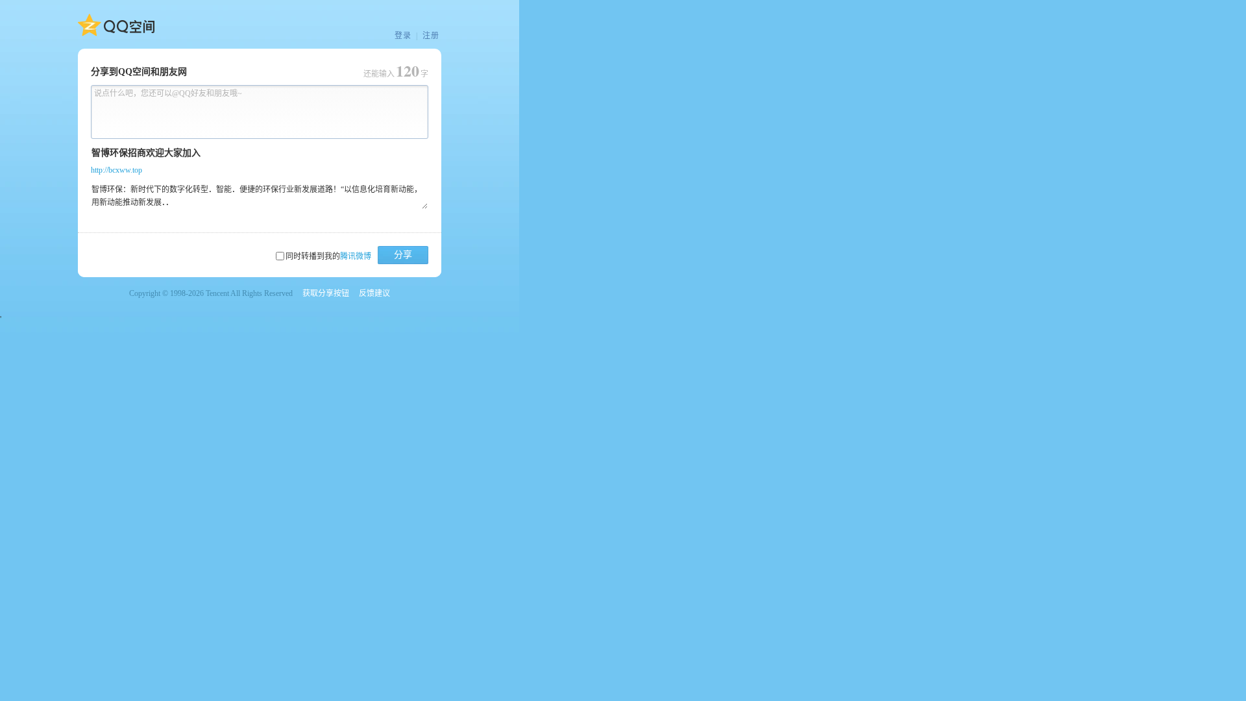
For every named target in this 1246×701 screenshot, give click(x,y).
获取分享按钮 (325, 293)
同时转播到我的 (328, 256)
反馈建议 (374, 293)
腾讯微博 (355, 256)
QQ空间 (116, 25)
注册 (430, 35)
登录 (403, 35)
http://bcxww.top (116, 170)
